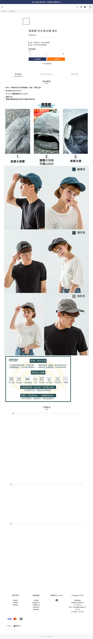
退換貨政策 (36, 607)
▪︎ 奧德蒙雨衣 (11, 11)
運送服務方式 (36, 602)
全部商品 (4, 11)
